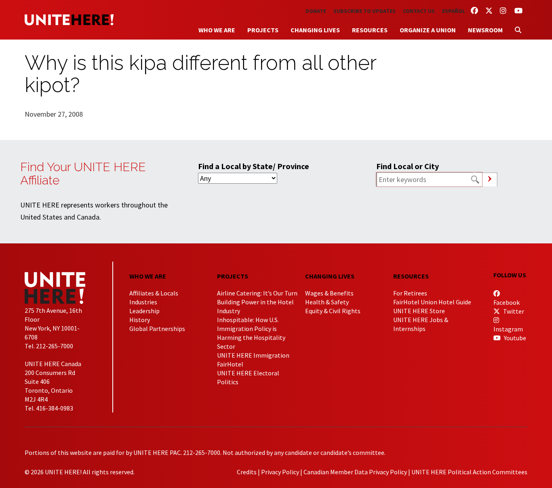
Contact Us (419, 11)
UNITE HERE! (69, 19)
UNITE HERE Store (419, 311)
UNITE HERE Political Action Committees (469, 472)
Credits (247, 472)
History (139, 320)
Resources (370, 30)
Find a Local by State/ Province (253, 166)
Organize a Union (428, 30)
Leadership (144, 311)
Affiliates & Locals (153, 293)
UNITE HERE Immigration (253, 355)
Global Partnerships (157, 329)
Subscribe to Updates (364, 11)
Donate (315, 11)
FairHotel (230, 364)
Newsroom (485, 30)
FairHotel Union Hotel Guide (432, 302)
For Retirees (410, 293)
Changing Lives (315, 30)
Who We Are (216, 30)
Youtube (514, 338)
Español (453, 11)
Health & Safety (327, 302)
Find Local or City (407, 166)
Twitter (513, 311)
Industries (143, 302)
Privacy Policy (280, 472)
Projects (262, 30)
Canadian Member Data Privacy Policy (355, 472)
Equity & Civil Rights (332, 311)
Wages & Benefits (329, 293)
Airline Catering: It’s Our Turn (257, 293)
